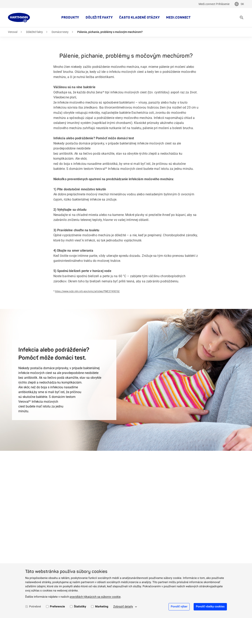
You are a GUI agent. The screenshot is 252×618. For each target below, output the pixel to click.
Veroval (12, 32)
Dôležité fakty (99, 18)
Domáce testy (60, 32)
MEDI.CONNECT (178, 18)
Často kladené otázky (139, 18)
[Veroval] (19, 17)
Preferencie (57, 606)
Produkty (70, 18)
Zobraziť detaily (123, 606)
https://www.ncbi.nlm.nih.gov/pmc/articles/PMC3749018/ (87, 291)
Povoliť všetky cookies (210, 606)
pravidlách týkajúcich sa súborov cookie (95, 596)
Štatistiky (80, 606)
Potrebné (35, 606)
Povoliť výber (179, 606)
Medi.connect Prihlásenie (214, 4)
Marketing (101, 606)
